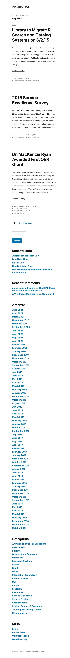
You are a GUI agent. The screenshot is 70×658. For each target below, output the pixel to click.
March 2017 (18, 448)
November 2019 (20, 358)
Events (15, 564)
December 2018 (20, 396)
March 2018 (18, 417)
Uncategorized (19, 80)
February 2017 (19, 452)
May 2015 (17, 507)
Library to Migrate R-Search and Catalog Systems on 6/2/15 (32, 35)
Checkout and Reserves (24, 554)
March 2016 (18, 479)
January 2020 (19, 351)
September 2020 (21, 327)
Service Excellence (22, 595)
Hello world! (48, 294)
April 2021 (17, 313)
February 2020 (19, 348)
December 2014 (20, 521)
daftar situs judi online (23, 288)
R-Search (17, 589)
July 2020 (17, 330)
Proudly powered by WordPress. (34, 651)
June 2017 (17, 438)
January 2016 (19, 486)
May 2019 (17, 379)
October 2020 (19, 323)
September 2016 (20, 465)
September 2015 (20, 500)
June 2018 (17, 410)
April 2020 (17, 341)
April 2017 (17, 445)
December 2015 (20, 490)
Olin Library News (20, 7)
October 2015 (19, 497)
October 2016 (19, 462)
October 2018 (19, 400)
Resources (17, 592)
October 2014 (19, 528)
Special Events (19, 602)
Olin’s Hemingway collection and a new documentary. (32, 270)
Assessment (18, 547)
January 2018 (19, 424)
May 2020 (17, 337)
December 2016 (20, 458)
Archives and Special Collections (29, 544)
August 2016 (18, 469)
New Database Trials (22, 266)
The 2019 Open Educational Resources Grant (33, 289)
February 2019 (19, 389)
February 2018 (19, 420)
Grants (16, 208)
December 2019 (20, 355)
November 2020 (20, 320)
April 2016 (17, 476)
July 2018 (17, 407)
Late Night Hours (20, 259)
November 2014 (20, 524)
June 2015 (17, 503)
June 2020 (17, 334)
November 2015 (20, 493)
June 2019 (17, 375)
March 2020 (18, 344)
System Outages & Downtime (27, 606)
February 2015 (19, 517)
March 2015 (18, 514)
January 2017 (19, 455)
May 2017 (17, 441)
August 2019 (18, 368)
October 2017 (19, 427)
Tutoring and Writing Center (26, 609)
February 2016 (19, 483)
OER (20, 208)
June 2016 (17, 472)
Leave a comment (33, 80)
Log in (15, 629)
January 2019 (19, 393)
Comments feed (20, 636)
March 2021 (18, 316)
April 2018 (17, 413)
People (25, 208)
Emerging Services (22, 561)
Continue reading (20, 71)
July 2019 (17, 372)
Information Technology (24, 575)
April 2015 (17, 510)
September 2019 (20, 365)
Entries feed (18, 632)
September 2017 (20, 431)
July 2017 (17, 434)
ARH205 (17, 211)
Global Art (23, 211)
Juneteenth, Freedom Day (25, 255)
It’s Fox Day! (18, 262)
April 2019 (17, 382)
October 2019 (19, 361)
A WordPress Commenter (25, 294)
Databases (17, 557)
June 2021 (17, 310)
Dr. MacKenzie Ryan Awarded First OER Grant (31, 159)
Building (16, 550)
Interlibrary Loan (20, 578)
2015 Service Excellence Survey (30, 100)
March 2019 (18, 386)
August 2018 (18, 403)
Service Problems (21, 599)
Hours (15, 571)
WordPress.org (19, 639)
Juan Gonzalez (19, 78)
